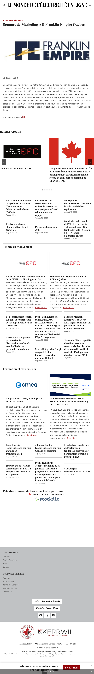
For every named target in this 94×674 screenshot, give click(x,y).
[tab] (42, 190)
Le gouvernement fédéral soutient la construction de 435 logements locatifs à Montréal (19, 321)
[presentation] (22, 151)
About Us (6, 557)
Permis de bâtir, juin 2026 (46, 228)
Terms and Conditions (11, 585)
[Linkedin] (53, 615)
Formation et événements (19, 369)
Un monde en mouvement (13, 20)
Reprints (6, 578)
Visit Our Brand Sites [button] (47, 608)
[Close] (91, 665)
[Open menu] (90, 5)
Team (5, 563)
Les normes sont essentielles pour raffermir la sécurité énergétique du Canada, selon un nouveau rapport (47, 208)
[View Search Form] (4, 5)
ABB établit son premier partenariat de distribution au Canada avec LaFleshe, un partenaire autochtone (19, 343)
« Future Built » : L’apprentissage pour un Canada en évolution (48, 447)
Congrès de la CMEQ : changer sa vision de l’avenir (24, 400)
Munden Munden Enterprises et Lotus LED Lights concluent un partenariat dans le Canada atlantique (77, 322)
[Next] (90, 162)
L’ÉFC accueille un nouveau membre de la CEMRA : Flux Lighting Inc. (25, 278)
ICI (23, 117)
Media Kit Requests (10, 588)
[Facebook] (40, 615)
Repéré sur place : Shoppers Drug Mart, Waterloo (17, 227)
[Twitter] (47, 615)
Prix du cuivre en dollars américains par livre (33, 491)
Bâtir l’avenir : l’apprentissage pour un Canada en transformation (18, 449)
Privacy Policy (8, 581)
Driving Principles (10, 560)
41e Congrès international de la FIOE (77, 470)
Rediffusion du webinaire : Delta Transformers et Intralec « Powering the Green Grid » (69, 401)
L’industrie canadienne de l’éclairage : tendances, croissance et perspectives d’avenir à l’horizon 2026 (76, 450)
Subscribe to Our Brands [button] (47, 601)
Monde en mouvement (17, 246)
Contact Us (7, 592)
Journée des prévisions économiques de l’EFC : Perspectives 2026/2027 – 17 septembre (19, 470)
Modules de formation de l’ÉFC (16, 168)
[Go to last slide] (4, 162)
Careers (6, 567)
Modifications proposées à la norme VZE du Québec (68, 278)
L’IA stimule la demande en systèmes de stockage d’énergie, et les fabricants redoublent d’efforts (19, 206)
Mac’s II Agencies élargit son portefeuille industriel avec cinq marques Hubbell (48, 353)
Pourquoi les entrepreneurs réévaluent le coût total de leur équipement (77, 205)
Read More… (41, 307)
